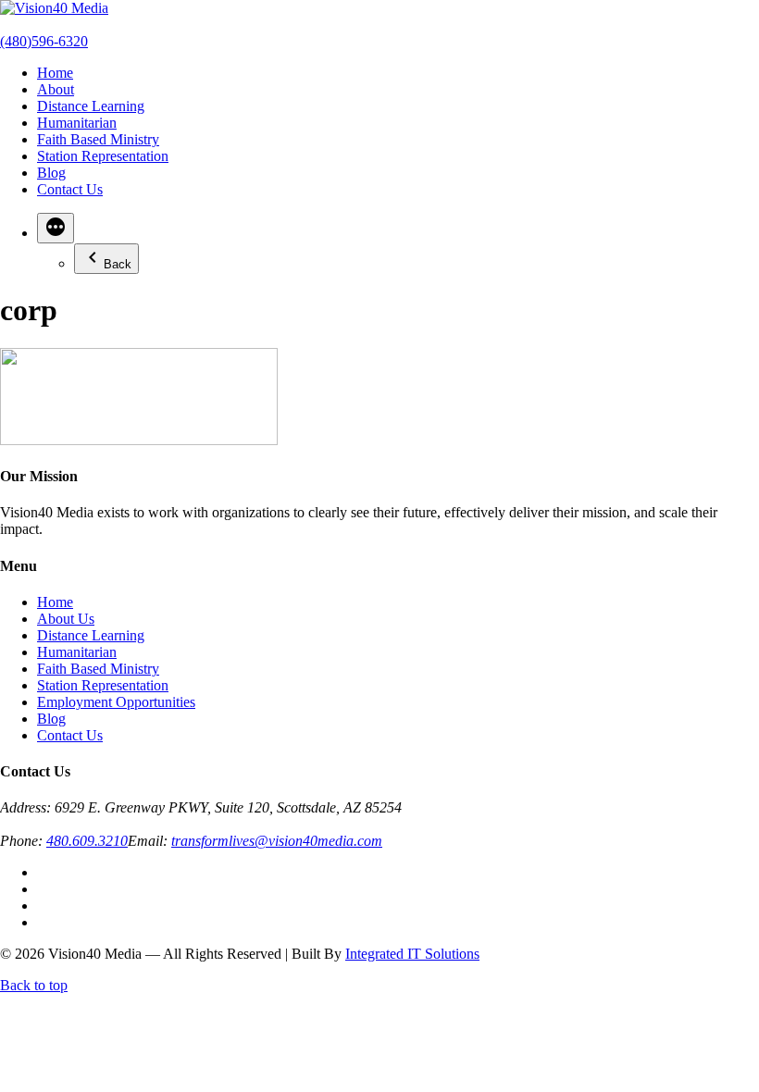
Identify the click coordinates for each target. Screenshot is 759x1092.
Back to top (34, 985)
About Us (65, 619)
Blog (51, 172)
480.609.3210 (87, 841)
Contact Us (70, 189)
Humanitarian (77, 122)
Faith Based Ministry (98, 139)
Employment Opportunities (116, 702)
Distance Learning (90, 106)
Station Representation (102, 156)
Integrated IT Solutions (412, 954)
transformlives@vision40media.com (276, 841)
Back (117, 264)
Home (55, 73)
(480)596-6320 (44, 41)
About (55, 89)
